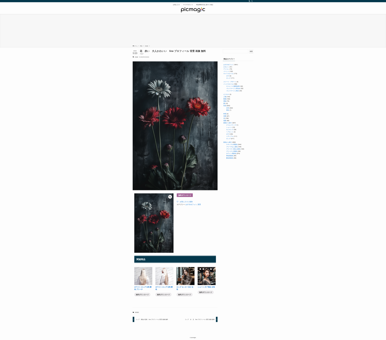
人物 (224, 97)
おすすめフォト (191, 204)
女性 (227, 108)
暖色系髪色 (229, 158)
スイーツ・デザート (229, 82)
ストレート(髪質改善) (233, 86)
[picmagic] (193, 10)
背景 (199, 204)
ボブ (227, 76)
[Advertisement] (193, 30)
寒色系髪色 (229, 156)
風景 (224, 120)
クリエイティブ (231, 125)
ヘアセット (229, 132)
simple (136, 57)
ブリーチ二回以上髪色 (233, 149)
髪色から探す (227, 142)
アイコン (226, 69)
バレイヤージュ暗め (232, 91)
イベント (226, 71)
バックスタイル (228, 84)
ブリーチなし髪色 (232, 147)
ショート (229, 127)
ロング (228, 78)
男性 (227, 110)
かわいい (226, 67)
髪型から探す (227, 123)
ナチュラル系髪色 (232, 144)
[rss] (249, 1)
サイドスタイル (228, 73)
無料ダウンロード (184, 195)
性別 (224, 106)
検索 (251, 51)
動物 (224, 99)
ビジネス (226, 94)
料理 (224, 114)
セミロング (229, 129)
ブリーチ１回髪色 (232, 151)
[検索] (252, 1)
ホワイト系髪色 (231, 153)
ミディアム (229, 136)
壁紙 (224, 101)
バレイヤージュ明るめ (233, 88)
